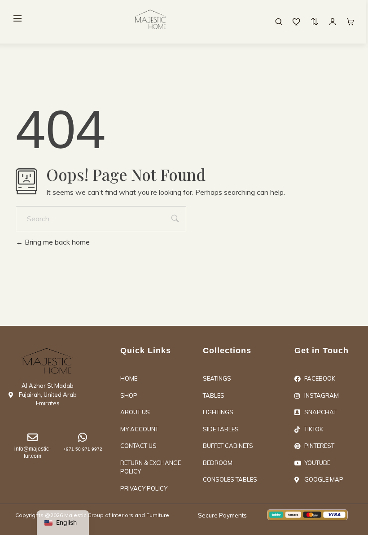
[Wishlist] (296, 21)
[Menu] (17, 18)
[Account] (332, 21)
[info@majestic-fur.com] (32, 437)
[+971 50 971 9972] (83, 437)
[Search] (278, 21)
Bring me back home (56, 241)
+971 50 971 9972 (82, 449)
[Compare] (314, 21)
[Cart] (350, 21)
